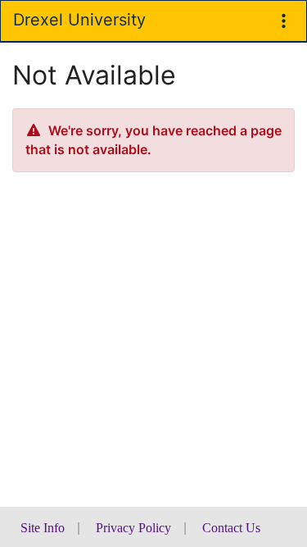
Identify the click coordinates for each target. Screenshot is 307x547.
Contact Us (231, 528)
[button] (283, 20)
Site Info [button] (42, 528)
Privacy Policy (133, 528)
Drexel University (79, 20)
